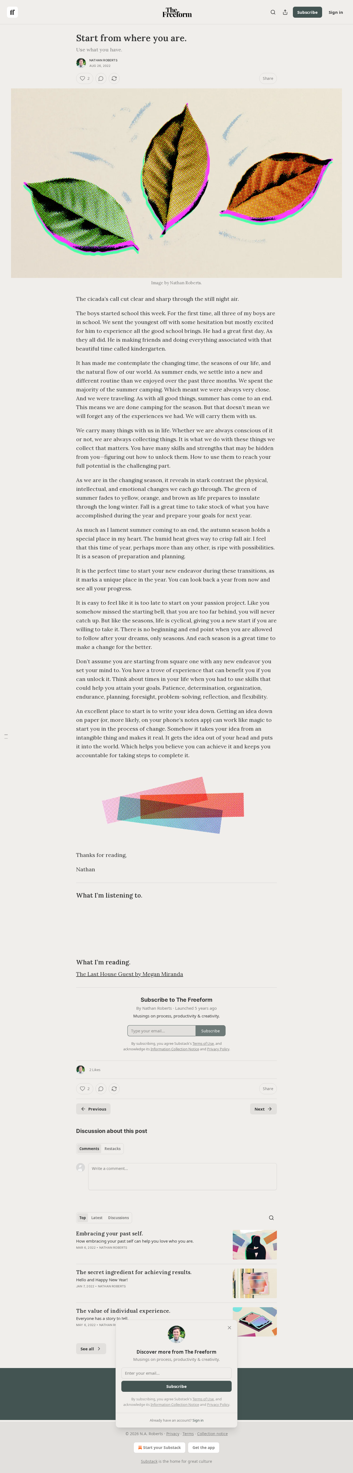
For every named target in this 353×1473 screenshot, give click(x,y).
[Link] (68, 895)
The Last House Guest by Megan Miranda (129, 973)
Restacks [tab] (113, 1148)
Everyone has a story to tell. (102, 1318)
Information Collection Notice (175, 1404)
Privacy (172, 1433)
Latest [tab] (97, 1217)
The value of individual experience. (123, 1311)
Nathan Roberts (103, 60)
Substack (149, 1461)
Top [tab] (82, 1217)
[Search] (273, 12)
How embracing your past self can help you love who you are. (135, 1241)
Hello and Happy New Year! (102, 1279)
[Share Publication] (285, 12)
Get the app (203, 1447)
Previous (97, 1109)
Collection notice (212, 1433)
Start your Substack (162, 1447)
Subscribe (307, 12)
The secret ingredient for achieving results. (133, 1272)
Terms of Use (203, 1398)
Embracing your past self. (109, 1233)
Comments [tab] (89, 1148)
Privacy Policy (218, 1404)
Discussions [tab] (118, 1217)
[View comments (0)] (100, 78)
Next (260, 1109)
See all (87, 1348)
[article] (176, 1245)
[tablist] (100, 1148)
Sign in (336, 12)
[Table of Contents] (6, 736)
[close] (229, 1327)
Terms (188, 1433)
